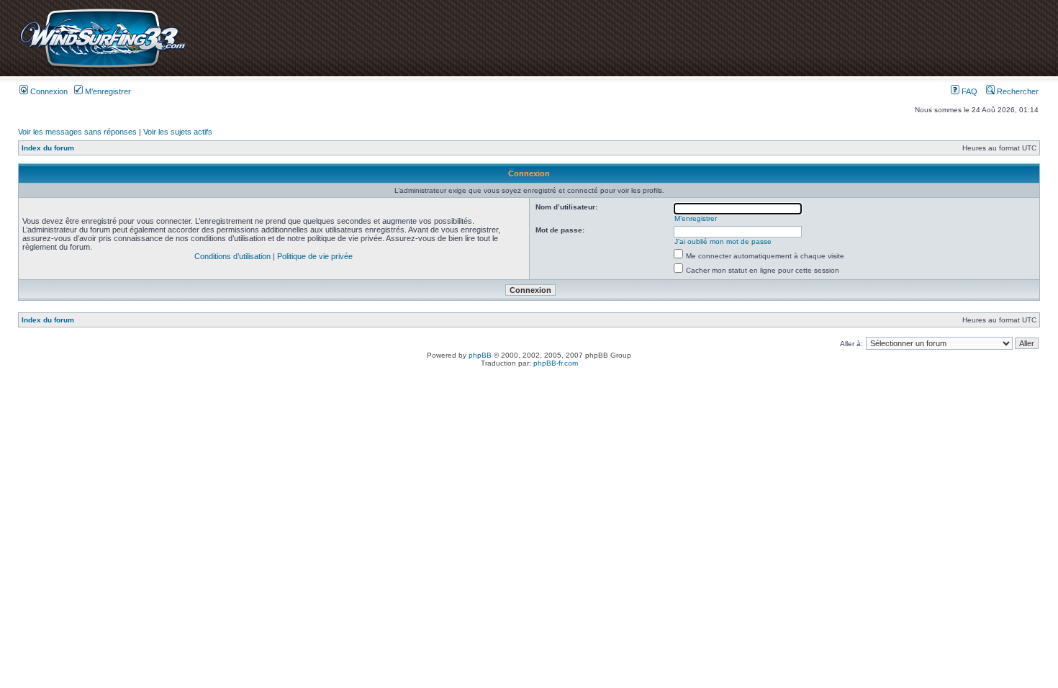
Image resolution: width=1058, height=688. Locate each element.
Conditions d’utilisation (232, 256)
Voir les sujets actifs (177, 131)
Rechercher (1017, 91)
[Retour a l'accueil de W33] (102, 68)
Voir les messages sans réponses (77, 131)
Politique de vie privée (315, 256)
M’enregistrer (107, 91)
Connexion (48, 91)
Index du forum (48, 148)
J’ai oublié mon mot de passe (723, 241)
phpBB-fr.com (555, 363)
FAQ (968, 91)
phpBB (480, 355)
